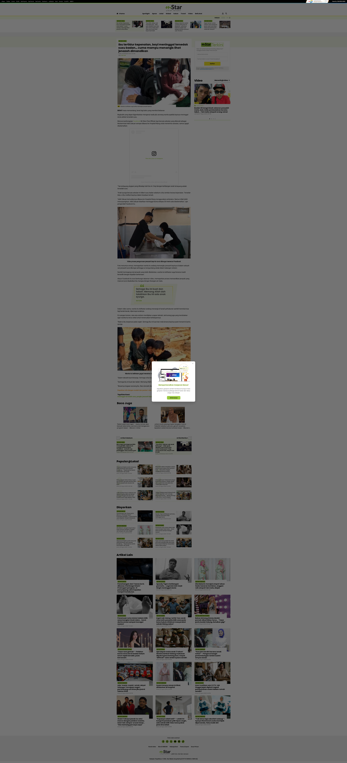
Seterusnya (173, 398)
